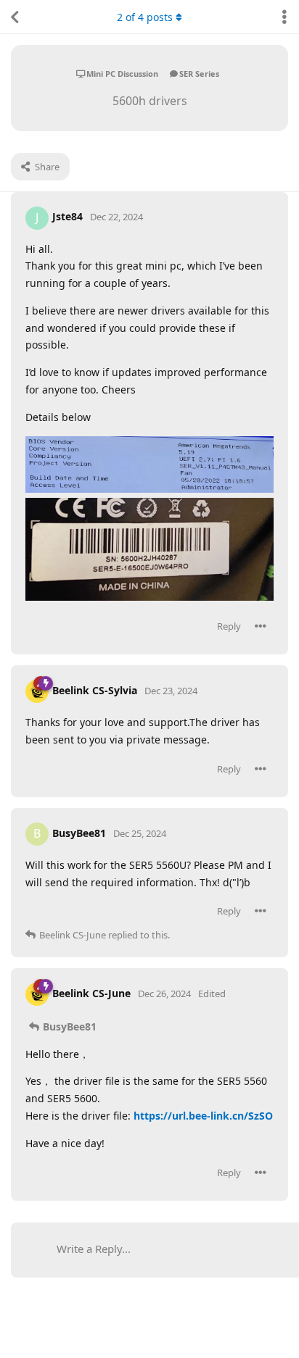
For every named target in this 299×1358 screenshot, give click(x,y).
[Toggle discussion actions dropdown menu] (284, 16)
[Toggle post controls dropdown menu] (260, 626)
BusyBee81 (70, 1026)
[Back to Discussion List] (14, 16)
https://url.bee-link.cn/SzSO (203, 1115)
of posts (145, 17)
